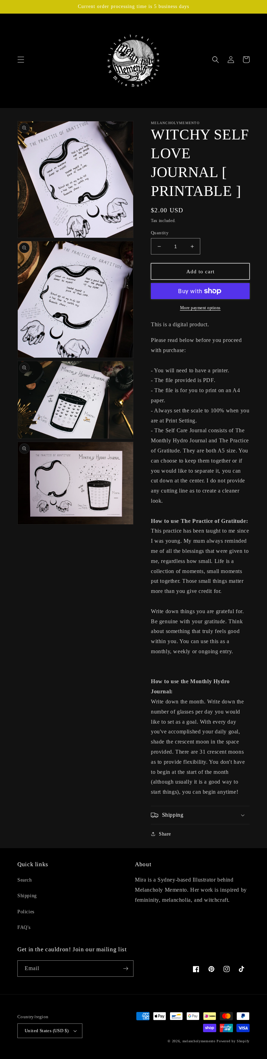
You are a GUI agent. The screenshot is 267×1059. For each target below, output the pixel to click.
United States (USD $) (46, 1030)
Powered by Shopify (233, 1041)
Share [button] (165, 834)
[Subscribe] (125, 968)
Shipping (27, 895)
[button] (21, 59)
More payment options (200, 307)
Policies (25, 911)
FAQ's (24, 927)
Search (24, 880)
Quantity (160, 232)
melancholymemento (199, 1041)
